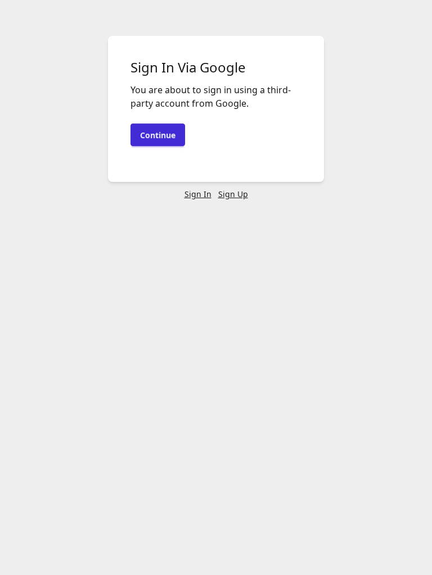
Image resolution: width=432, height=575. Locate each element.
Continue (158, 135)
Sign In (198, 194)
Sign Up (233, 194)
